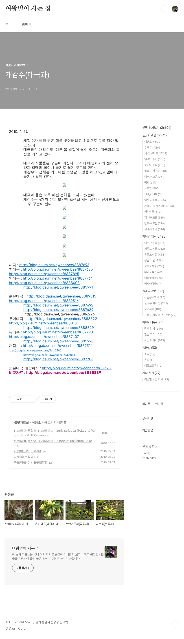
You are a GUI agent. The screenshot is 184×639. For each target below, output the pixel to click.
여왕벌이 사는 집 (28, 9)
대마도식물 (153, 272)
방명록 (26, 24)
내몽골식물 (153, 278)
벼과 (150, 182)
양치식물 (153, 211)
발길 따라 (153, 334)
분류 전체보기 (156, 127)
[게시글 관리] (31, 399)
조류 (149, 354)
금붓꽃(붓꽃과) (24, 457)
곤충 (149, 359)
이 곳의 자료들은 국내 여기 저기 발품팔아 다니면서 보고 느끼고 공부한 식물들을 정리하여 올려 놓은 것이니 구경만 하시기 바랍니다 (58, 556)
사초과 (152, 188)
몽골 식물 (153, 260)
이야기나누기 (154, 322)
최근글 (146, 404)
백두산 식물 (154, 243)
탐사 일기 (153, 328)
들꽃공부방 (153, 291)
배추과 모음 (154, 176)
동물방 (149, 347)
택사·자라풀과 (155, 200)
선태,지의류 (153, 194)
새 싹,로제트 (155, 153)
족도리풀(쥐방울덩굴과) (30, 462)
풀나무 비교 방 (156, 303)
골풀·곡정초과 (155, 171)
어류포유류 (153, 365)
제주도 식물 (155, 248)
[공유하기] (26, 399)
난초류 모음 (154, 223)
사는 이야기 (154, 340)
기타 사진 (151, 373)
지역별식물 (154, 236)
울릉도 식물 (154, 254)
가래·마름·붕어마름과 (159, 206)
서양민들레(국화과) (27, 451)
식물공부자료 (154, 297)
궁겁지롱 (152, 309)
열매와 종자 (154, 159)
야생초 (36, 422)
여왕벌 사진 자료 (156, 379)
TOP (175, 624)
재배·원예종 (154, 229)
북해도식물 (154, 266)
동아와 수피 (154, 165)
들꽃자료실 (21, 422)
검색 (164, 9)
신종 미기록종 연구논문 (160, 315)
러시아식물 (153, 283)
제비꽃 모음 (154, 217)
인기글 (159, 404)
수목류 (153, 147)
